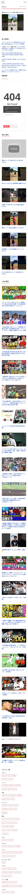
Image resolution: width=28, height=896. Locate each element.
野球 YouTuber (5, 78)
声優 (9, 882)
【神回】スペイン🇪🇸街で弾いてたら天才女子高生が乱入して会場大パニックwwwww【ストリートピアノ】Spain (14, 48)
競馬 (3, 862)
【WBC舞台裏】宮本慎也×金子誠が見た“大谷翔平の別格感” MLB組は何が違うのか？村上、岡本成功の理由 (14, 353)
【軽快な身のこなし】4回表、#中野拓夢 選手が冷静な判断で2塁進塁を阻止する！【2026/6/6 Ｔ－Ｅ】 (13, 500)
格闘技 (14, 775)
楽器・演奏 (19, 795)
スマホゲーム (5, 856)
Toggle (3, 2)
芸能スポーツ (11, 785)
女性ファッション (11, 846)
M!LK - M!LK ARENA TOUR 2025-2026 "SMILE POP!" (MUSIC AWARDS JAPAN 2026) (12, 54)
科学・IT (16, 805)
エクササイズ (5, 779)
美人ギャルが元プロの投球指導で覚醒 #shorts (14, 183)
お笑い (4, 868)
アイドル (14, 868)
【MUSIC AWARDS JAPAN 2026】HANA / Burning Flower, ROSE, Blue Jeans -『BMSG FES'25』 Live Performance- (14, 65)
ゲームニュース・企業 (18, 852)
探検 (12, 826)
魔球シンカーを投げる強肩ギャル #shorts (13, 227)
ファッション (14, 822)
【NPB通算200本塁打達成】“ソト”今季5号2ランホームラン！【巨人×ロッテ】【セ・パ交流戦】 (14, 647)
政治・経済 (18, 785)
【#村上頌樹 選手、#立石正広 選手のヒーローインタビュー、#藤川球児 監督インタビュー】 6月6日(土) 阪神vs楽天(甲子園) (14, 403)
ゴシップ (14, 882)
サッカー (4, 775)
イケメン (4, 846)
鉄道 (7, 826)
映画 (8, 868)
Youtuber (4, 872)
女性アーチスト (12, 795)
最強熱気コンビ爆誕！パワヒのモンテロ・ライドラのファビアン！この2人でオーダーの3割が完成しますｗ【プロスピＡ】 (14, 574)
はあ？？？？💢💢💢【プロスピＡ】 (11, 739)
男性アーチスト (5, 795)
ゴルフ (11, 779)
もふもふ (12, 892)
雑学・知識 (4, 805)
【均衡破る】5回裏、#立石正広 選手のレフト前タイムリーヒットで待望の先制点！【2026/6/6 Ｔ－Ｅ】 (13, 475)
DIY (3, 822)
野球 (9, 775)
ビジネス (10, 805)
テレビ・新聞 (5, 785)
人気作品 (4, 882)
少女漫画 (18, 846)
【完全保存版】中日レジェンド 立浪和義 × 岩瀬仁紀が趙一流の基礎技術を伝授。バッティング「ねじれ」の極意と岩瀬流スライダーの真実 (14, 328)
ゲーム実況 (4, 852)
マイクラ (10, 852)
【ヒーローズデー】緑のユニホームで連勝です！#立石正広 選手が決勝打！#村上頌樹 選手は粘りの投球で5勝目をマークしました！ (14, 304)
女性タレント (18, 872)
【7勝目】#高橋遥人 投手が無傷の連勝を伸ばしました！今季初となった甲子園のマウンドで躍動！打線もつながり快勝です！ (14, 622)
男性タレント (11, 872)
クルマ (8, 822)
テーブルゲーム (12, 856)
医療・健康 (4, 812)
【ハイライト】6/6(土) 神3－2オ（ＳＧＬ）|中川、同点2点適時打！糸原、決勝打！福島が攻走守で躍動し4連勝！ (14, 450)
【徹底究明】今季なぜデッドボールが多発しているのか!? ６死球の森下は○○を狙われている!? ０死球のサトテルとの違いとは (14, 378)
